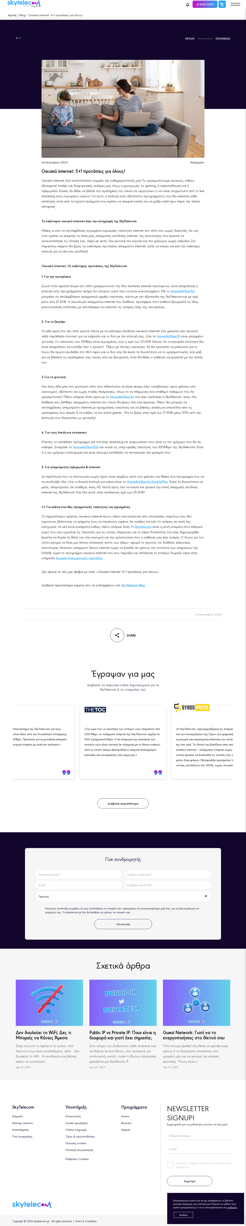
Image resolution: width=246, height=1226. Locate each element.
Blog (22, 15)
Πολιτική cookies (76, 1143)
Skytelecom (143, 526)
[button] (187, 4)
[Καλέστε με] (222, 4)
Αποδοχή (183, 1214)
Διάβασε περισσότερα (123, 803)
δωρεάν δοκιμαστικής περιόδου (79, 558)
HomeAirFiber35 (168, 336)
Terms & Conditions (85, 1221)
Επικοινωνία (73, 1116)
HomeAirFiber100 (85, 447)
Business (126, 1123)
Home (125, 1116)
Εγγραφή (189, 1181)
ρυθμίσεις (232, 1207)
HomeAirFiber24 (122, 396)
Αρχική (12, 15)
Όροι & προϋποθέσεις (80, 1136)
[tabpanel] (123, 742)
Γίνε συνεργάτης (22, 1136)
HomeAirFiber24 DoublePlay (147, 481)
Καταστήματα (20, 1129)
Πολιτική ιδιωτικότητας (79, 1150)
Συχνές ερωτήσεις (77, 1123)
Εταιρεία (17, 1116)
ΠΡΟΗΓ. (190, 38)
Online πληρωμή (76, 1129)
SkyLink (125, 1129)
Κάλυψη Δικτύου (22, 1123)
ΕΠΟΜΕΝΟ (223, 38)
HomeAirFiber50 (183, 291)
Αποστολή (123, 924)
